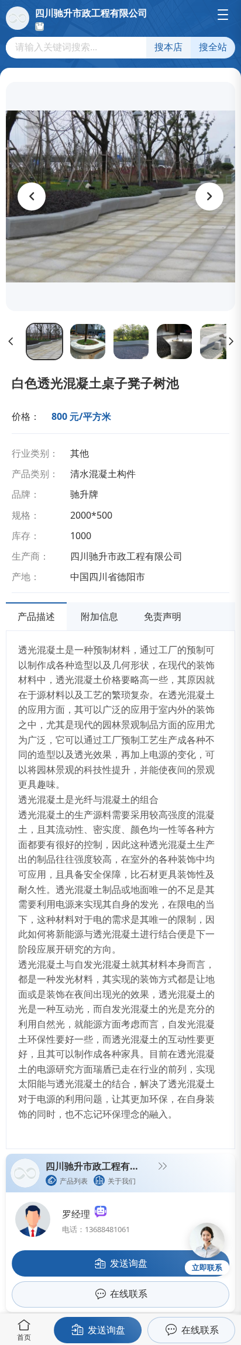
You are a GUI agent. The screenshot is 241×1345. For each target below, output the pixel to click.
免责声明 (162, 616)
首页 (24, 1337)
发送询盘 (106, 1329)
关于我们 (122, 1181)
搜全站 (213, 47)
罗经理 (78, 1214)
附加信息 (99, 616)
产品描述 (36, 616)
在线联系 (200, 1329)
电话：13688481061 (96, 1229)
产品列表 (74, 1181)
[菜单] (223, 14)
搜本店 (168, 47)
